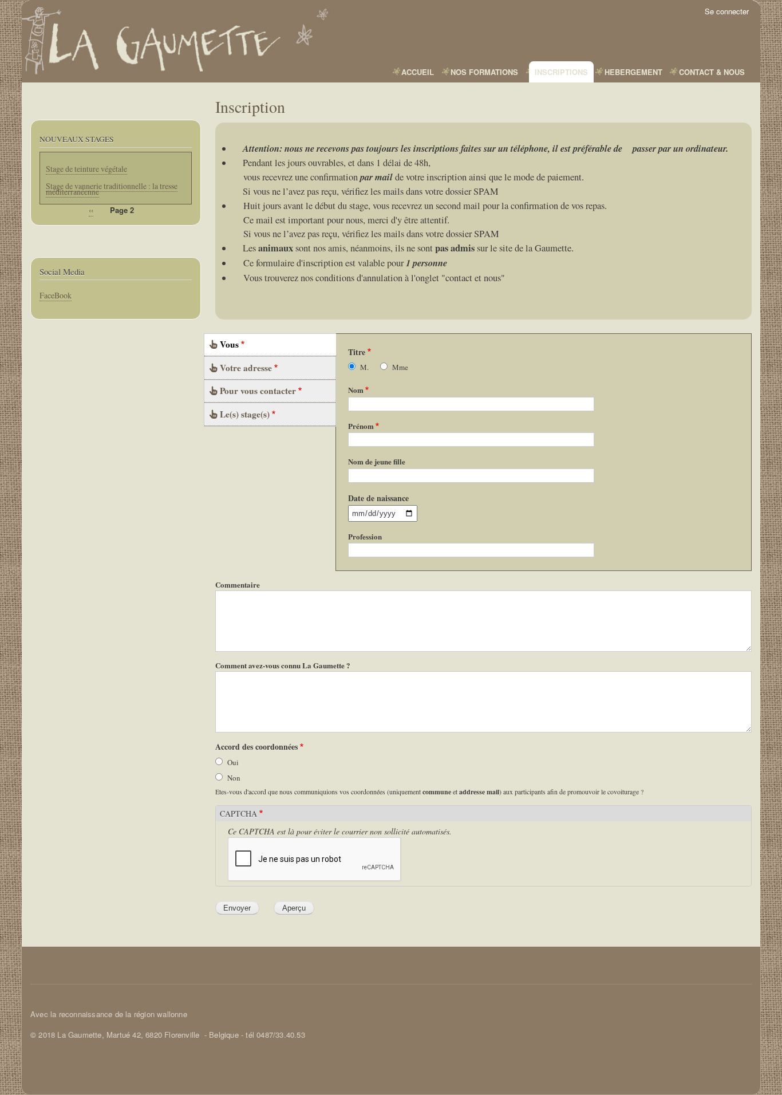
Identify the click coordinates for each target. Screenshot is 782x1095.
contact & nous (712, 71)
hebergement (633, 71)
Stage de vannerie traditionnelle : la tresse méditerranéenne (111, 188)
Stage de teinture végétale (86, 168)
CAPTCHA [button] (238, 813)
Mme (400, 367)
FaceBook (56, 295)
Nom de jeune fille (376, 461)
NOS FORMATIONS (484, 71)
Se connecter (727, 11)
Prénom (361, 425)
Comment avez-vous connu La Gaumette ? (282, 665)
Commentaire (237, 584)
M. (364, 367)
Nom (356, 389)
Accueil (417, 71)
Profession (365, 536)
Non (233, 778)
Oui (233, 762)
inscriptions (561, 71)
